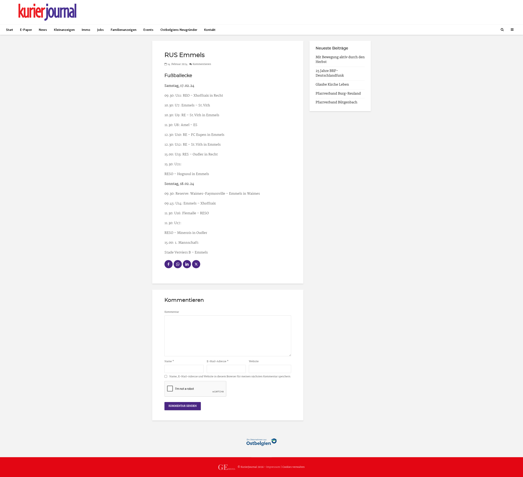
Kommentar (171, 312)
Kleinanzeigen (64, 30)
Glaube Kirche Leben (332, 84)
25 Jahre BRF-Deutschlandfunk (330, 73)
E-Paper (26, 30)
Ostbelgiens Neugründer (178, 30)
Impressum (273, 467)
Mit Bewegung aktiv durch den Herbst (340, 60)
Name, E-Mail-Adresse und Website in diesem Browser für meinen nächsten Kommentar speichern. (230, 376)
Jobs (100, 30)
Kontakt (210, 30)
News (43, 30)
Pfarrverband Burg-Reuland (338, 93)
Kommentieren (202, 64)
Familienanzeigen (123, 30)
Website (254, 361)
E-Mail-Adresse (218, 361)
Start (9, 30)
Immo (86, 30)
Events (148, 30)
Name (169, 361)
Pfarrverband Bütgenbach (336, 102)
